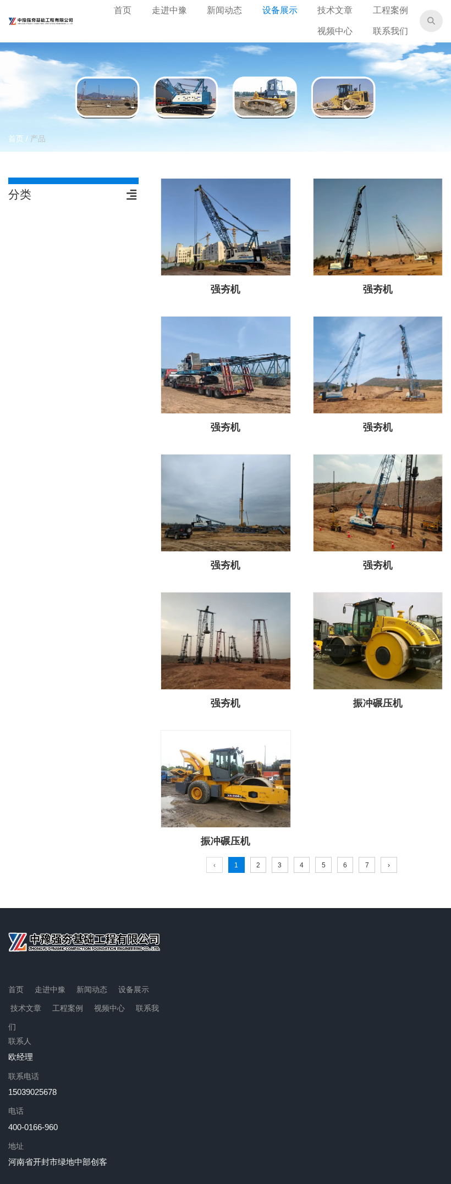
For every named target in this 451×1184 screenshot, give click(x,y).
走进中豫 (169, 10)
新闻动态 (224, 10)
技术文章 (335, 10)
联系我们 (390, 31)
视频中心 (335, 31)
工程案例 (390, 10)
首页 (122, 10)
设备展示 (280, 10)
